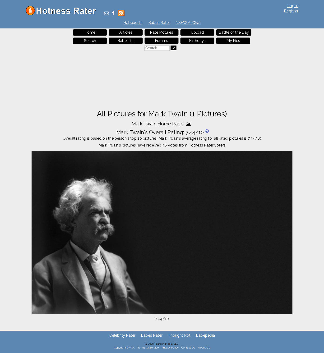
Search (90, 40)
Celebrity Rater (122, 335)
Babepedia (133, 22)
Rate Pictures (161, 32)
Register (291, 11)
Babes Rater (159, 22)
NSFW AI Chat (188, 22)
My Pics (233, 40)
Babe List (125, 40)
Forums (161, 40)
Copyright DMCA (124, 347)
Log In (292, 6)
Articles (125, 32)
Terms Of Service (148, 347)
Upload (197, 32)
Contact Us (188, 347)
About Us (204, 347)
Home (89, 32)
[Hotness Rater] (63, 14)
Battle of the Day (234, 32)
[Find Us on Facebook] (113, 13)
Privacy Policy (170, 347)
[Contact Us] (106, 13)
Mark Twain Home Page (158, 124)
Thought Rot (179, 335)
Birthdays (197, 40)
